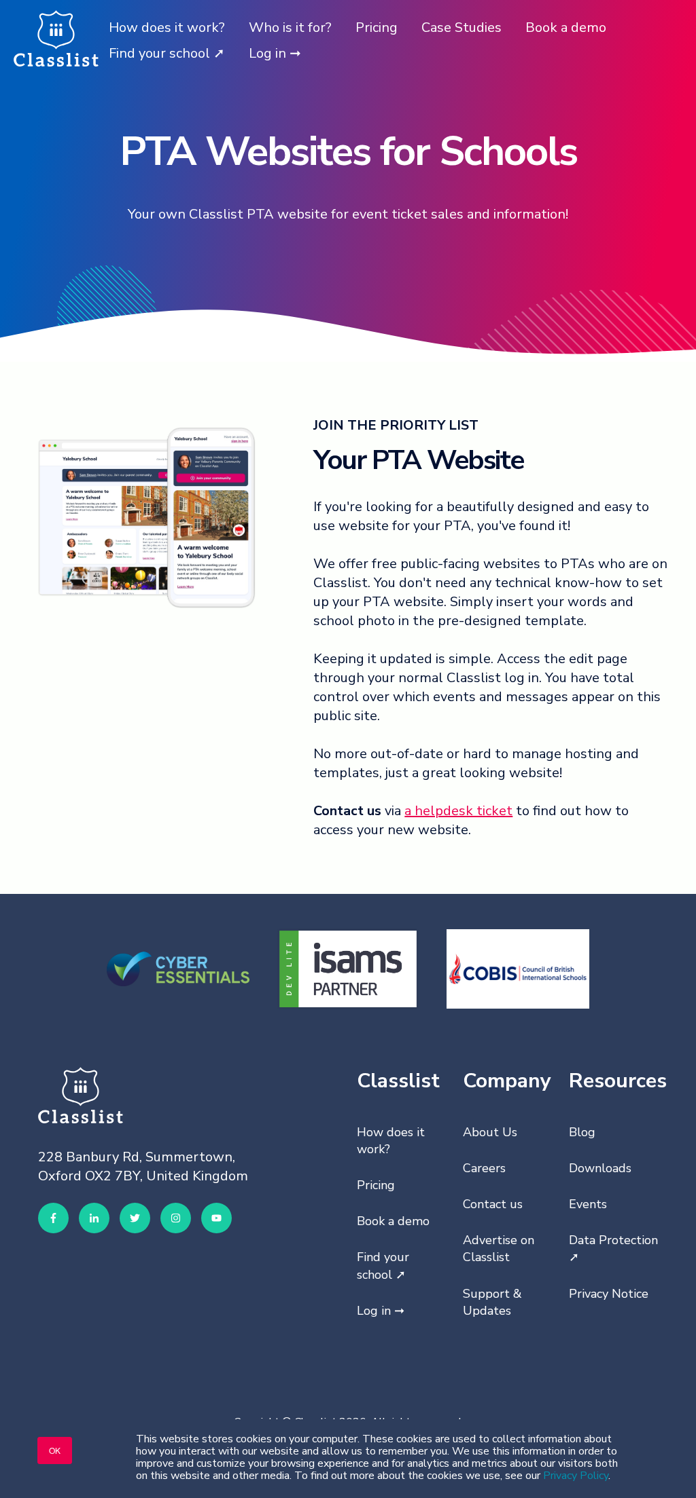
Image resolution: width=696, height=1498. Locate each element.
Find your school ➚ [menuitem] (383, 1265)
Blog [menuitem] (582, 1132)
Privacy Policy (575, 1475)
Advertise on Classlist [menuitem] (498, 1248)
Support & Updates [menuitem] (492, 1302)
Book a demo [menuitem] (393, 1221)
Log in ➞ (275, 53)
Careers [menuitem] (484, 1168)
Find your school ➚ (167, 53)
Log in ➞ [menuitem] (380, 1311)
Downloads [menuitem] (600, 1168)
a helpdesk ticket (458, 811)
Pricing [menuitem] (376, 1185)
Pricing (376, 27)
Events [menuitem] (588, 1204)
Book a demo (565, 27)
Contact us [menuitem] (493, 1204)
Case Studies (461, 27)
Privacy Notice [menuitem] (608, 1294)
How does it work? (167, 27)
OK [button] (54, 1450)
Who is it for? (290, 27)
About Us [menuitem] (490, 1132)
